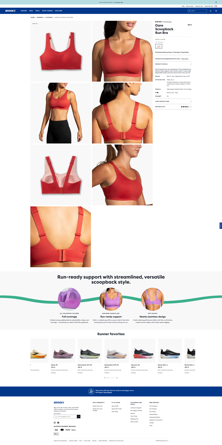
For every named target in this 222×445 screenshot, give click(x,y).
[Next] (117, 378)
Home (33, 17)
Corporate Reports (154, 417)
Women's (40, 17)
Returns (133, 413)
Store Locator (189, 6)
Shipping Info (134, 419)
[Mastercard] (62, 430)
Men (122, 2)
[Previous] (104, 378)
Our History (152, 411)
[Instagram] (55, 423)
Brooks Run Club (209, 6)
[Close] (216, 2)
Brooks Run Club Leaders (97, 409)
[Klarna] (73, 430)
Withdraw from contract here (116, 440)
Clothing (48, 17)
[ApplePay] (56, 434)
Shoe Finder (115, 406)
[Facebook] (58, 423)
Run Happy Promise (136, 410)
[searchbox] (198, 11)
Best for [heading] (157, 76)
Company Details (73, 440)
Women (118, 2)
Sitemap (94, 440)
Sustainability (153, 414)
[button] (60, 51)
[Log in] (210, 11)
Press (150, 425)
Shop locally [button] (184, 58)
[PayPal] (67, 430)
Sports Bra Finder (117, 408)
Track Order (134, 416)
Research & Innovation (156, 420)
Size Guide (115, 411)
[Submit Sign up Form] (78, 416)
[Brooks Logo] (68, 403)
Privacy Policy (87, 440)
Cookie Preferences (102, 440)
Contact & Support (136, 407)
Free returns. (107, 392)
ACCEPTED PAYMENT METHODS (65, 426)
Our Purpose (152, 408)
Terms (80, 440)
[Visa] (56, 430)
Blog (183, 6)
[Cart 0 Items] (216, 11)
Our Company (153, 406)
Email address (57, 413)
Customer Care (199, 6)
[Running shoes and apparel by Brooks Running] (10, 11)
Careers (151, 422)
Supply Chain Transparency (60, 440)
